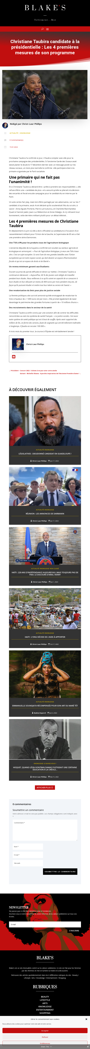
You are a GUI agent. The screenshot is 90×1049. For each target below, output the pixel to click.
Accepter (45, 1030)
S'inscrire (74, 930)
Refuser (45, 1037)
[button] (86, 1019)
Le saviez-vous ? (50, 763)
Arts (45, 1003)
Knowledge (25, 133)
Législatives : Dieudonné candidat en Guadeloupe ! (45, 453)
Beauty (45, 996)
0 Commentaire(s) (16, 140)
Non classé (54, 568)
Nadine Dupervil (40, 713)
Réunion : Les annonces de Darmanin (45, 513)
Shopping (44, 1013)
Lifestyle (45, 1000)
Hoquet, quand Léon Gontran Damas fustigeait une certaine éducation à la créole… (45, 768)
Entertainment (45, 1009)
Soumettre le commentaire (60, 871)
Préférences (45, 1043)
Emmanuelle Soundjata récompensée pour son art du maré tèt (45, 705)
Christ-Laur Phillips (32, 124)
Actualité (14, 133)
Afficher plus (44, 787)
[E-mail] (13, 357)
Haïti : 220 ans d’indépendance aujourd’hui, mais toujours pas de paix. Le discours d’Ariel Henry (45, 573)
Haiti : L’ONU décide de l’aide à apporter (45, 637)
